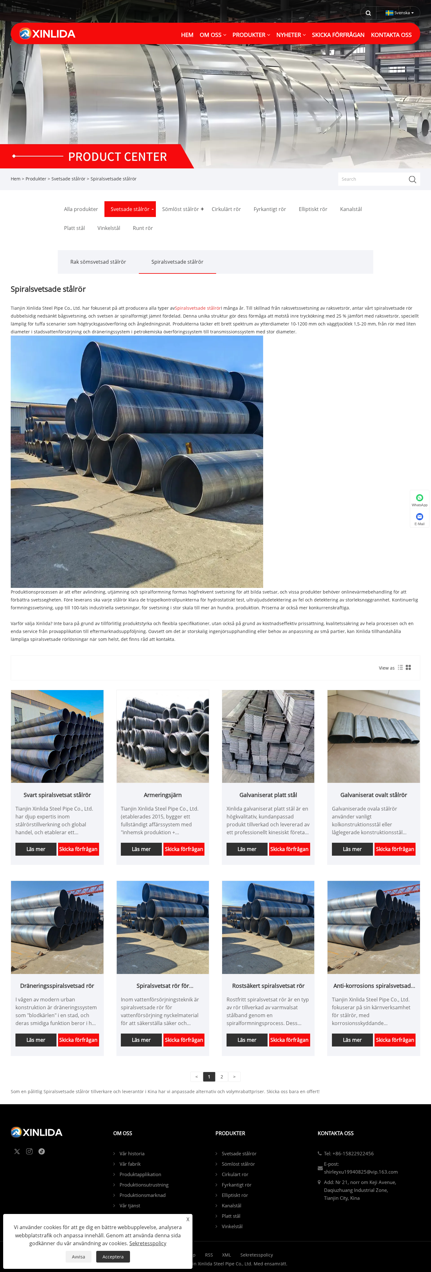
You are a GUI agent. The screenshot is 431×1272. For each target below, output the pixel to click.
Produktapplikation (140, 1174)
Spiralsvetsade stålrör (177, 261)
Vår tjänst (130, 1205)
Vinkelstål (232, 1226)
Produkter (36, 179)
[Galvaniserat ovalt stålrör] (374, 736)
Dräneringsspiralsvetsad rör (57, 985)
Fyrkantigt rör (236, 1184)
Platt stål (231, 1216)
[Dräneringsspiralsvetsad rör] (57, 927)
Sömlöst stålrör (238, 1164)
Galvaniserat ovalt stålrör (373, 795)
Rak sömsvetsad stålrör (98, 261)
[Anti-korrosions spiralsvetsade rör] (374, 927)
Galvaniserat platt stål (268, 795)
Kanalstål (231, 1205)
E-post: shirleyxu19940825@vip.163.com (361, 1168)
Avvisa (78, 1257)
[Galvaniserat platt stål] (268, 736)
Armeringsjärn (163, 795)
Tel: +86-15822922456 (349, 1153)
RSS (209, 1255)
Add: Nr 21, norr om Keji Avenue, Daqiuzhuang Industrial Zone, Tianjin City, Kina (360, 1190)
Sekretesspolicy (256, 1255)
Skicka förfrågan (78, 849)
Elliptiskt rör (235, 1195)
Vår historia (132, 1153)
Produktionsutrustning (144, 1184)
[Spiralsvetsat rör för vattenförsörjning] (163, 927)
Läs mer (36, 849)
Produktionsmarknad (143, 1195)
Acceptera (113, 1257)
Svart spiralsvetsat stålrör (57, 795)
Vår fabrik (130, 1164)
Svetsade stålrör (68, 179)
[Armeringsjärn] (163, 736)
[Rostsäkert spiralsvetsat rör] (268, 927)
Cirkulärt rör (235, 1174)
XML (226, 1255)
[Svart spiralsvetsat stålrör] (57, 736)
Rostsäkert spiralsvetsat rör (268, 985)
